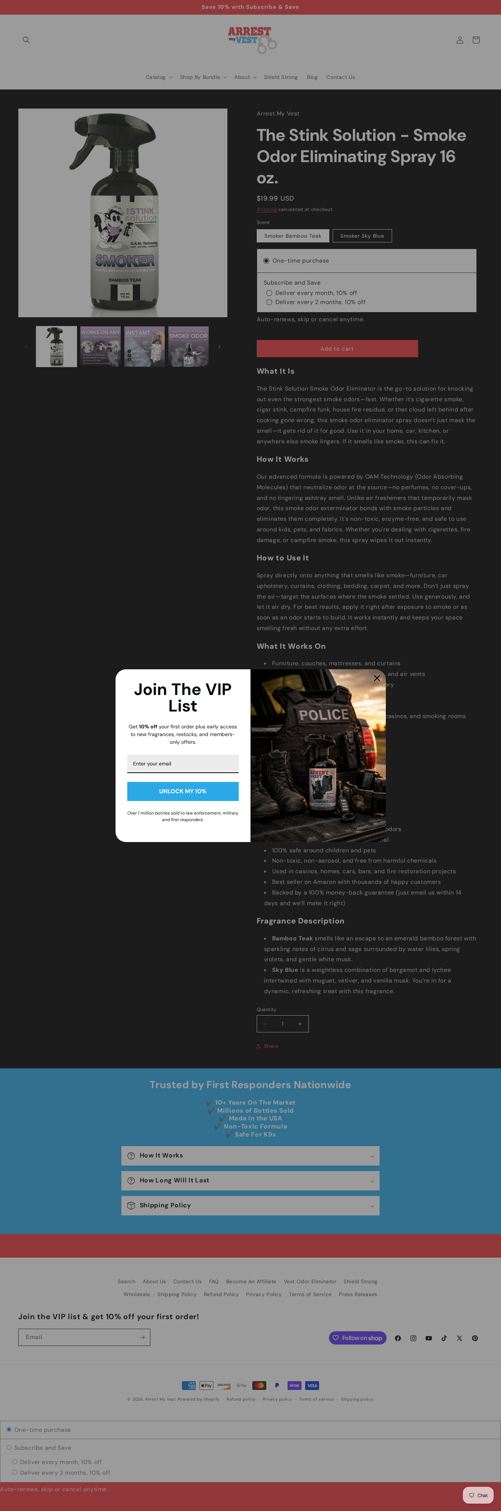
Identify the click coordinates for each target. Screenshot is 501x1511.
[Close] (377, 678)
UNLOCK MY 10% (182, 791)
